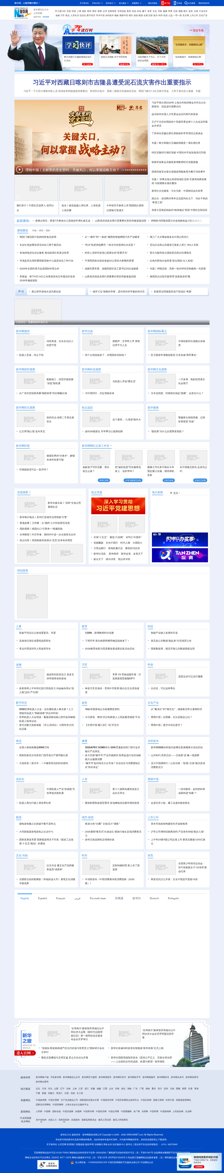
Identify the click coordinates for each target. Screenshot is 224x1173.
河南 (117, 1088)
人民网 (39, 1111)
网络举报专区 (204, 3)
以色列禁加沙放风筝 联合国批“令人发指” (171, 260)
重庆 (154, 1088)
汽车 (62, 15)
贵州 (166, 1088)
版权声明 (89, 1144)
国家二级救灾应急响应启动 (121, 91)
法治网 (188, 1111)
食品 (67, 15)
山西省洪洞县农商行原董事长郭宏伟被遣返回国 (120, 220)
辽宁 (62, 1088)
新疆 (44, 1092)
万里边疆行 (100, 548)
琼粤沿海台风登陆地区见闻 (174, 179)
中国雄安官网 (107, 1099)
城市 (131, 15)
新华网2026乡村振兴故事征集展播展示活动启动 (177, 747)
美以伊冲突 (124, 559)
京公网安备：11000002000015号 (91, 1162)
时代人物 (125, 542)
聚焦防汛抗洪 (132, 548)
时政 (74, 10)
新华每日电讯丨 (28, 517)
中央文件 (203, 10)
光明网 (145, 1111)
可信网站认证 (146, 1162)
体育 (149, 10)
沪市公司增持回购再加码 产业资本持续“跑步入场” (177, 831)
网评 (94, 10)
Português (173, 898)
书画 (160, 10)
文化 (155, 10)
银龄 (116, 15)
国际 (84, 10)
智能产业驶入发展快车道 (164, 632)
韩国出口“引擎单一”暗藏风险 (47, 528)
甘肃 (190, 1088)
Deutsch (154, 898)
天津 (44, 1088)
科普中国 (170, 1099)
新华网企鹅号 (42, 1081)
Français (60, 898)
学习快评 (87, 64)
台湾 (105, 10)
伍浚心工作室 (200, 480)
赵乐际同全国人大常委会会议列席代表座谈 (175, 114)
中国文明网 (53, 1099)
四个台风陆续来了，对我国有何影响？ (105, 355)
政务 (191, 10)
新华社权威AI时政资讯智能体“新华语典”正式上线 (137, 1048)
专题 (198, 91)
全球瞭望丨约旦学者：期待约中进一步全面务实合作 (48, 534)
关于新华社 (84, 3)
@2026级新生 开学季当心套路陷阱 (104, 431)
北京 (38, 1088)
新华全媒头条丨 (56, 502)
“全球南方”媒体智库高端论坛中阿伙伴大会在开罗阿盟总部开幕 (158, 1033)
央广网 (136, 1111)
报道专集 (198, 30)
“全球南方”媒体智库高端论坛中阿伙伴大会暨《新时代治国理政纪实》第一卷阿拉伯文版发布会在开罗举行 (87, 1033)
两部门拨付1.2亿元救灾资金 (154, 91)
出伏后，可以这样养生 (163, 688)
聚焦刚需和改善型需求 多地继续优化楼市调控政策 (112, 803)
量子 (144, 10)
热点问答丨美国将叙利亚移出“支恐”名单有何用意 (46, 540)
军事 (170, 10)
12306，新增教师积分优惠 (99, 632)
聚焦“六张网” (116, 537)
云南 (172, 1088)
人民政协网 (178, 1111)
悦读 (165, 15)
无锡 (73, 1092)
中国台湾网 (113, 1111)
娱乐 (155, 15)
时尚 (160, 15)
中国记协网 (146, 1099)
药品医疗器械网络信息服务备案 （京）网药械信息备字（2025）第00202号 (163, 1157)
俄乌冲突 (111, 559)
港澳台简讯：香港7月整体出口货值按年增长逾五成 (62, 220)
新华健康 (153, 407)
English (25, 898)
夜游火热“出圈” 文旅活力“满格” (102, 823)
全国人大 (52, 1119)
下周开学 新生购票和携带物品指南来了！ (107, 640)
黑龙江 (59, 1092)
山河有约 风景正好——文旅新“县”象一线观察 (175, 755)
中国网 (47, 1111)
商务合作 (107, 1144)
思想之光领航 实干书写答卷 (114, 56)
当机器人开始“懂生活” (124, 381)
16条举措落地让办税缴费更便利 (102, 709)
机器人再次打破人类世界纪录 (35, 803)
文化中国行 (112, 542)
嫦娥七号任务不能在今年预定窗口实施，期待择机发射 (160, 471)
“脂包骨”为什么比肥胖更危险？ (167, 431)
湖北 (123, 1088)
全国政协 (75, 1119)
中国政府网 (41, 1099)
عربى (78, 898)
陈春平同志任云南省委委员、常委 (37, 632)
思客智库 (112, 10)
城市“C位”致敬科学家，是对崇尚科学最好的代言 (119, 291)
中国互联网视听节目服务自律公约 (124, 1162)
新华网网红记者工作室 (95, 446)
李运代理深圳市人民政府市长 (35, 648)
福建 (99, 1088)
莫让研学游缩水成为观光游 (46, 291)
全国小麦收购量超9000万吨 (34, 747)
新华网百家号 (192, 1077)
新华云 (129, 1144)
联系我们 (71, 1144)
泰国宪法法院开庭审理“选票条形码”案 (170, 276)
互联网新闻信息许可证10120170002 (51, 1152)
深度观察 (22, 492)
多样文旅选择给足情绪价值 (99, 839)
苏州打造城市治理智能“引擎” (52, 517)
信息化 (83, 15)
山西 (56, 1088)
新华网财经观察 (25, 369)
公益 (170, 15)
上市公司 (194, 15)
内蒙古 (51, 1092)
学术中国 (100, 15)
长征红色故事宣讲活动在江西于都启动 (40, 244)
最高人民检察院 (120, 1119)
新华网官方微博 (89, 1077)
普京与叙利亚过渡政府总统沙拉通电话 (170, 252)
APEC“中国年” (134, 537)
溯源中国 (123, 15)
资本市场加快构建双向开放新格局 (169, 823)
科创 (139, 10)
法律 (196, 10)
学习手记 (198, 64)
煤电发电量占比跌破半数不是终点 (37, 823)
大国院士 (137, 542)
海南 (148, 1088)
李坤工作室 (103, 480)
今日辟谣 (90, 717)
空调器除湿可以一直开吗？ (33, 469)
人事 (79, 10)
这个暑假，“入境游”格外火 (126, 419)
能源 (141, 15)
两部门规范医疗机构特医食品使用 (38, 237)
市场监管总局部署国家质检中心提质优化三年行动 (46, 260)
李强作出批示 (97, 91)
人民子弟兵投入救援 (182, 91)
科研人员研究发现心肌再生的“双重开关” (106, 252)
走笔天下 (138, 553)
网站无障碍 (152, 3)
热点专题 (96, 492)
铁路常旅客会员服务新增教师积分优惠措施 (175, 162)
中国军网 (154, 1111)
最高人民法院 (104, 1119)
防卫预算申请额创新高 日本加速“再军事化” (174, 355)
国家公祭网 (158, 1099)
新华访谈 (87, 331)
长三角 (80, 1092)
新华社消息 (100, 553)
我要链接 (80, 1144)
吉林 (68, 1088)
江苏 (80, 1088)
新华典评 (114, 553)
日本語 (119, 898)
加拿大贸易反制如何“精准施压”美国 (171, 210)
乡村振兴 (109, 15)
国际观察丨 (26, 528)
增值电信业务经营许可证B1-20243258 (87, 1152)
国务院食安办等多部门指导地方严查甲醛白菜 (43, 755)
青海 (196, 1088)
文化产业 (203, 15)
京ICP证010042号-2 (117, 1157)
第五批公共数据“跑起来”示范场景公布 (171, 640)
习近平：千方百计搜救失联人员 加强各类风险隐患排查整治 (55, 91)
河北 (50, 1088)
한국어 (136, 898)
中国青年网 (88, 1111)
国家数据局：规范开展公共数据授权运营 (173, 648)
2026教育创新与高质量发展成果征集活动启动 (109, 648)
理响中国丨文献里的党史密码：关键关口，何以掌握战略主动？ (72, 169)
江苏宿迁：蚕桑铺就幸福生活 (32, 322)
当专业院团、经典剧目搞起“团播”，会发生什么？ (177, 393)
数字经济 (91, 15)
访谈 (175, 10)
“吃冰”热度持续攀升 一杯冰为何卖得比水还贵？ (110, 244)
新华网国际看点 (157, 331)
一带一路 (177, 15)
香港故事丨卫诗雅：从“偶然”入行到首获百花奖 (45, 523)
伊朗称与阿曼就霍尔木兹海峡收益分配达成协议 (176, 220)
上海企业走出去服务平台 (77, 1104)
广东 (135, 1088)
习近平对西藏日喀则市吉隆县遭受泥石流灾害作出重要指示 (112, 82)
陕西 (184, 1088)
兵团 (66, 1092)
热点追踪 (87, 407)
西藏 (178, 1088)
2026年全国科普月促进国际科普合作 (39, 268)
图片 (185, 10)
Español (42, 898)
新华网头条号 (177, 1077)
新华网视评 (23, 331)
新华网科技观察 (91, 369)
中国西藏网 (126, 1111)
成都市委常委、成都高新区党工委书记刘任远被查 (111, 268)
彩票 (150, 15)
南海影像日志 (115, 548)
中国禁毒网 (58, 1104)
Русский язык (98, 898)
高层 (69, 10)
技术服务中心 (119, 1144)
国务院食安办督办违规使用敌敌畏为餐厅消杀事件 (178, 171)
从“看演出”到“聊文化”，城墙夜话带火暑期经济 (176, 709)
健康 (165, 10)
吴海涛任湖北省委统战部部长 (35, 640)
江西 (105, 1088)
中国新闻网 (165, 1111)
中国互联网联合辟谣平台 (127, 1099)
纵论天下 (98, 559)
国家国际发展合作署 (89, 1099)
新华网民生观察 (25, 407)
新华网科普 (23, 446)
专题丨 (155, 143)
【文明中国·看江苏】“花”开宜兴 (102, 725)
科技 (134, 10)
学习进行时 (60, 10)
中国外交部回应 (198, 210)
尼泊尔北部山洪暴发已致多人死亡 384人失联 (174, 244)
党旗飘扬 (98, 542)
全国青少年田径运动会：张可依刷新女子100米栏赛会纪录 (192, 867)
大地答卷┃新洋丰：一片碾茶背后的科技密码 (43, 763)
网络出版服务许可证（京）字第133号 (89, 1157)
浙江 (87, 1088)
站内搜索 (191, 3)
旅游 (136, 15)
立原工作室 (168, 480)
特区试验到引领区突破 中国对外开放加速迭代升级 (179, 152)
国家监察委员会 (89, 1119)
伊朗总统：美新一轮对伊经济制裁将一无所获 (181, 268)
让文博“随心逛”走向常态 (32, 431)
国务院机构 (64, 1119)
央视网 (78, 1111)
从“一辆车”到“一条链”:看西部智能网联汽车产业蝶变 (112, 237)
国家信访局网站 (43, 1104)
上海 (74, 1088)
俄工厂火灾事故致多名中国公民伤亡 (169, 237)
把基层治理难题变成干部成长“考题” (173, 291)
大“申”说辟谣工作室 (133, 480)
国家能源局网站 (183, 1099)
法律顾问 (98, 1144)
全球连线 (121, 10)
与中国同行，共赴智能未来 (99, 393)
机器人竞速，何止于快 (31, 355)
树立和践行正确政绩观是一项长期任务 (179, 143)
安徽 (93, 1088)
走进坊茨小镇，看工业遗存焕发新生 (170, 803)
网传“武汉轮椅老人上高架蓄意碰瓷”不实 (118, 717)
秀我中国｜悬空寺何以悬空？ (167, 725)
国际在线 (56, 1111)
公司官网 (38, 13)
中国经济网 (101, 1111)
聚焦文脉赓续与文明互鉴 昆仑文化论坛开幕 (64, 1057)
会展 (146, 15)
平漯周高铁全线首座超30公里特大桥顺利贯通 (109, 260)
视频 (180, 10)
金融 (57, 15)
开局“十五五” (100, 537)
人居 (84, 779)
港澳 (100, 10)
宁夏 (38, 1092)
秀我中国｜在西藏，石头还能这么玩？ (171, 717)
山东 (111, 1088)
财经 (89, 10)
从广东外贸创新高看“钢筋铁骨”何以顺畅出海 (43, 393)
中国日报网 (68, 1111)
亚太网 (186, 15)
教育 (129, 10)
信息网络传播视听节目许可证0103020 (172, 1152)
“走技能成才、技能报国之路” (188, 56)
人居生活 (74, 15)
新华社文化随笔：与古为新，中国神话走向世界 (177, 190)
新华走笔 (126, 553)
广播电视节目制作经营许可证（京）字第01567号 (130, 1152)
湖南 (129, 1088)
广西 (141, 1088)
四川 (160, 1088)
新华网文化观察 (157, 369)
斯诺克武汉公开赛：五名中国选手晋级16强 (174, 879)
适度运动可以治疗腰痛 (190, 676)
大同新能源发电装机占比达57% (36, 831)
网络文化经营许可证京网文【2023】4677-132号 (48, 1157)
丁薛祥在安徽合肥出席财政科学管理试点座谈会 (177, 133)
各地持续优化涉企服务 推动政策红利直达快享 (44, 252)
